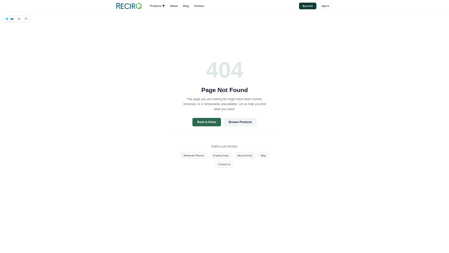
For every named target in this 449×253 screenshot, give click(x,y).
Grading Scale (221, 155)
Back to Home (206, 122)
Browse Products (240, 122)
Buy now (308, 5)
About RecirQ (244, 155)
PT (26, 18)
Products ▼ (157, 6)
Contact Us (224, 164)
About (174, 6)
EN (12, 18)
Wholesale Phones (193, 155)
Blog (186, 6)
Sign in (325, 5)
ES (19, 18)
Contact (199, 6)
